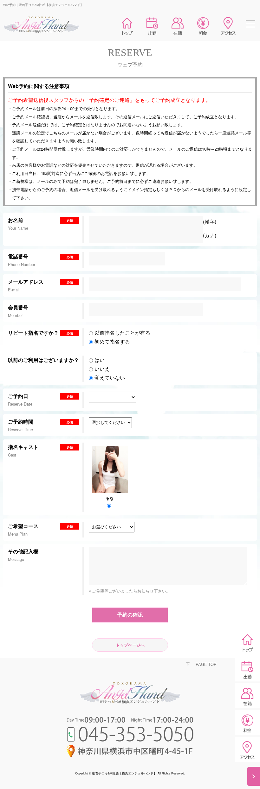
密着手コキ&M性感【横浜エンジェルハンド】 (124, 773)
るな (110, 498)
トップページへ (130, 645)
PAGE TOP (206, 664)
